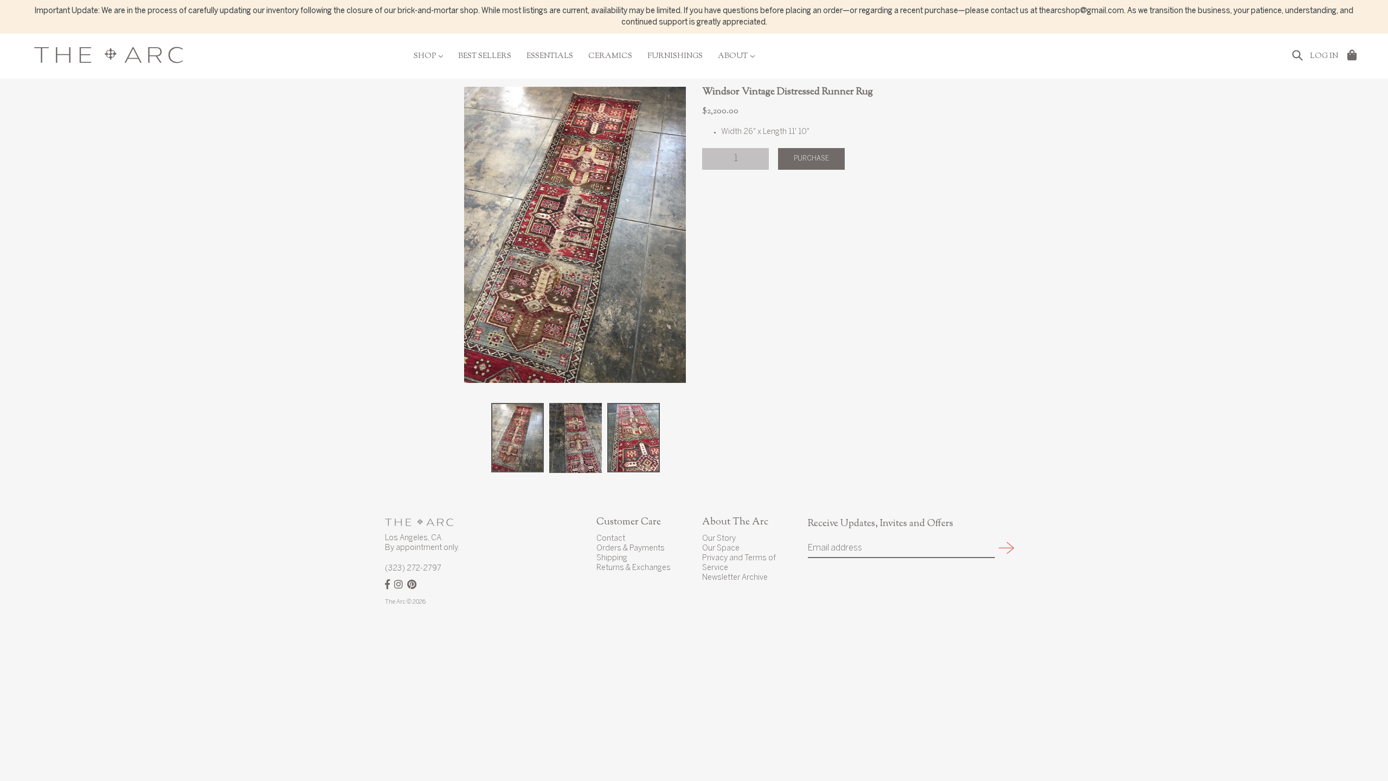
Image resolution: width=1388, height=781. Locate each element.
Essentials (549, 56)
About (736, 56)
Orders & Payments (630, 548)
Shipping (611, 558)
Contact (610, 538)
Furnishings (675, 56)
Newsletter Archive (735, 577)
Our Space (721, 548)
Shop (428, 56)
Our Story (719, 538)
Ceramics (610, 56)
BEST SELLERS (484, 56)
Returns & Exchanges (633, 568)
